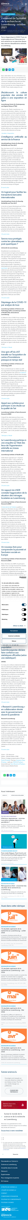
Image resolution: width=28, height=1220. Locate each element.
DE (22, 4)
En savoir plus (5, 749)
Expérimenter (5, 1175)
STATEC (21, 30)
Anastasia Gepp (20, 760)
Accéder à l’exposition (7, 133)
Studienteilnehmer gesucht (9, 851)
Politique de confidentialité (11, 1199)
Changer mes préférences (14, 1091)
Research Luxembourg (14, 31)
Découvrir (4, 1171)
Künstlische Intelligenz (17, 795)
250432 (15, 762)
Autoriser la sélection (14, 636)
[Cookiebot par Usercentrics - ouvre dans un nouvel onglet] (19, 578)
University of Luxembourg (7, 863)
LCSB (17, 896)
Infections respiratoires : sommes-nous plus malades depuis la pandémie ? (13, 820)
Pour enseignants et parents (10, 1178)
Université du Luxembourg (7, 896)
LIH (24, 30)
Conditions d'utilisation (9, 1196)
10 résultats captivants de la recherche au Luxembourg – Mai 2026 (12, 1010)
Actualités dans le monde (9, 1168)
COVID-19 (4, 795)
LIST (8, 31)
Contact (4, 1193)
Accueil (3, 10)
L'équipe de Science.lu (8, 1190)
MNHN (24, 1023)
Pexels (3, 760)
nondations (23, 372)
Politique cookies (7, 1202)
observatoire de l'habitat (9, 507)
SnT (23, 31)
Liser (18, 30)
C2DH (21, 31)
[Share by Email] (13, 70)
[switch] (24, 609)
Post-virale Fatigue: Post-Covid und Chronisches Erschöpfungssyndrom (14, 854)
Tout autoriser (14, 630)
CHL (12, 945)
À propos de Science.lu (9, 1187)
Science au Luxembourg (8, 1165)
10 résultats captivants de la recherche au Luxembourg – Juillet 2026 (13, 931)
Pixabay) (7, 760)
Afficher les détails (18, 625)
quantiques (4, 268)
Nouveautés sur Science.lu (9, 1161)
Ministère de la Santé (8, 830)
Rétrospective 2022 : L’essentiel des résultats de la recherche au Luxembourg (13, 888)
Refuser (14, 641)
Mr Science (4, 1181)
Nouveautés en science (7, 883)
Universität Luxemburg (12, 30)
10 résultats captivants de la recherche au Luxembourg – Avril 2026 (13, 1050)
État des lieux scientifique (8, 816)
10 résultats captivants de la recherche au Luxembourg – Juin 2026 (12, 970)
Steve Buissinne (14, 764)
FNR (2, 830)
